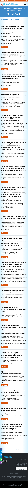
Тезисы (5, 19)
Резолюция (16, 19)
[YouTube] (5, 461)
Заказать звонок (18, 0)
